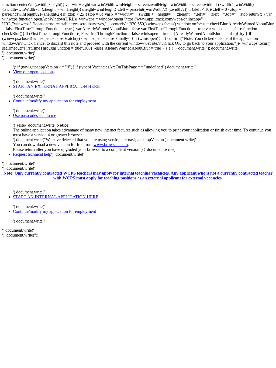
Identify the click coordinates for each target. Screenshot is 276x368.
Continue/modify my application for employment (54, 101)
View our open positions (33, 72)
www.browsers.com (111, 144)
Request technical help (32, 154)
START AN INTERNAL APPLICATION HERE (55, 197)
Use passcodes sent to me (34, 115)
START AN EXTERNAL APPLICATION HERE (56, 86)
